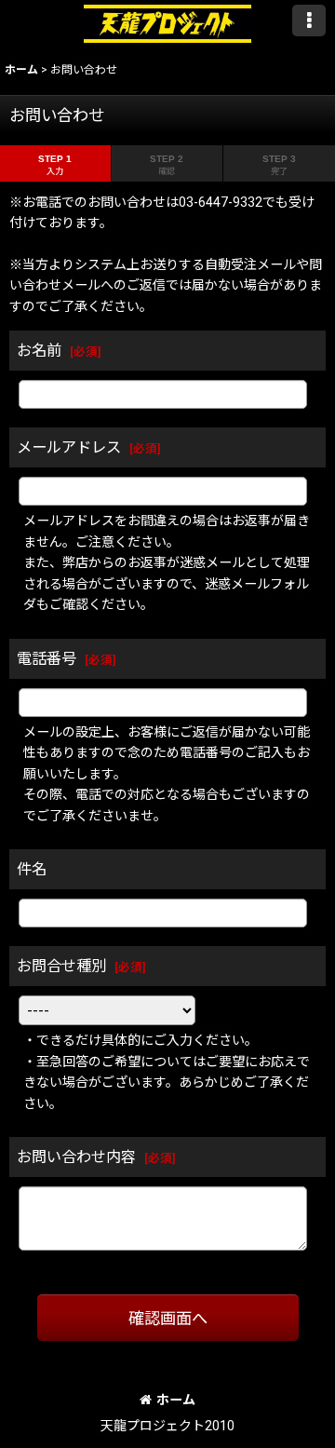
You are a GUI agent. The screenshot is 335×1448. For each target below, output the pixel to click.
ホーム (175, 1399)
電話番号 (46, 659)
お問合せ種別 (61, 966)
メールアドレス (69, 447)
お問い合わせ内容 (76, 1157)
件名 (32, 869)
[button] (309, 20)
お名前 (39, 350)
